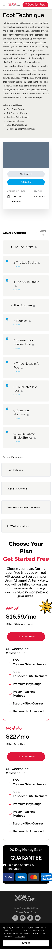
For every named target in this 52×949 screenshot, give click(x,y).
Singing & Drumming (17, 488)
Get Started (26, 182)
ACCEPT (26, 943)
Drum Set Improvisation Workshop (24, 507)
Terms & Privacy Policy (26, 912)
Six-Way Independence (18, 526)
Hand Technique (15, 469)
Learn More (20, 937)
